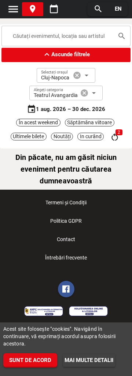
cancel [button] (77, 75)
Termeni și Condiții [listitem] (66, 202)
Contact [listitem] (66, 239)
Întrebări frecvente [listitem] (66, 258)
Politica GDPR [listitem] (66, 221)
